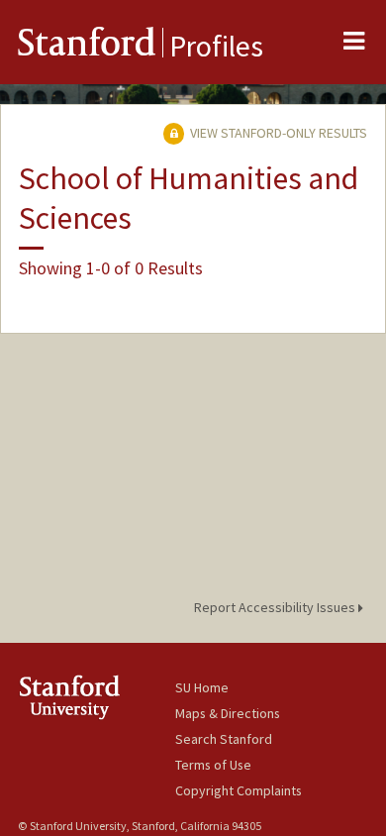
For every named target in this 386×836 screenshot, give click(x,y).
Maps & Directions (227, 713)
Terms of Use (213, 765)
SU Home (202, 687)
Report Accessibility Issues (276, 607)
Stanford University (96, 697)
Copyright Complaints (238, 790)
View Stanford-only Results (277, 133)
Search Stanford (223, 739)
